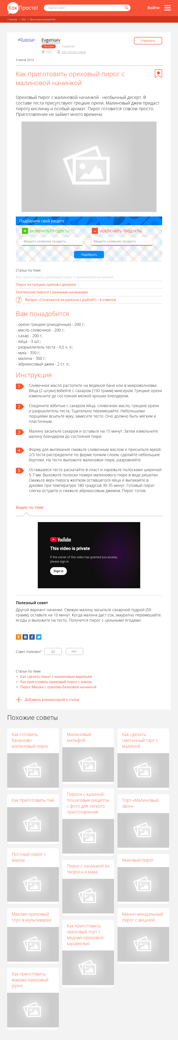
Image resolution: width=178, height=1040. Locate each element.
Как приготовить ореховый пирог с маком (56, 681)
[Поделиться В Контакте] (25, 637)
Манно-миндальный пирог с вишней (142, 917)
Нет (74, 651)
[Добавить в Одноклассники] (18, 637)
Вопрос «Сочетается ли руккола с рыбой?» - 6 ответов (70, 299)
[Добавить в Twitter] (38, 637)
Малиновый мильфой (79, 737)
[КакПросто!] (22, 8)
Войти (153, 7)
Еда (23, 19)
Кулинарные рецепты (43, 19)
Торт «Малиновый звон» (140, 803)
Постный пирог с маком (29, 857)
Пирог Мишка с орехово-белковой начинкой (58, 687)
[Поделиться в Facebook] (32, 637)
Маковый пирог (138, 860)
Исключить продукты (121, 231)
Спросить (148, 41)
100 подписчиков (73, 52)
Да (53, 651)
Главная (12, 19)
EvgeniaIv (50, 40)
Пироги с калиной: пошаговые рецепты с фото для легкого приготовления (88, 803)
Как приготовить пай (33, 800)
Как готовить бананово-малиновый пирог (30, 740)
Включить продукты (49, 231)
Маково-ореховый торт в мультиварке (31, 917)
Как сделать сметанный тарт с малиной (140, 740)
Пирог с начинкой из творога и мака (88, 869)
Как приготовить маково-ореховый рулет (30, 980)
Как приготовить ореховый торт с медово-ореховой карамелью (85, 934)
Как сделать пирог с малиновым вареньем (56, 676)
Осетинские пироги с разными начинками (52, 292)
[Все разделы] (167, 7)
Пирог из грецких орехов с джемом (46, 284)
